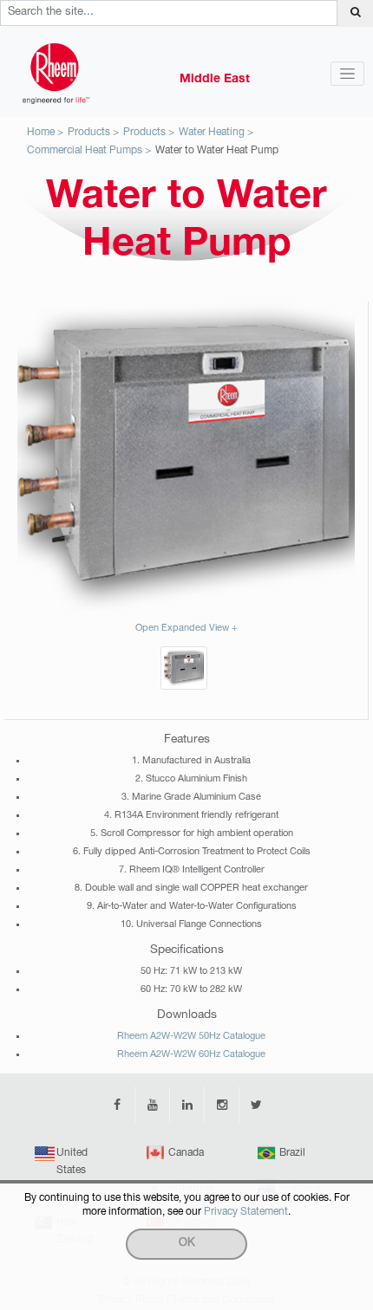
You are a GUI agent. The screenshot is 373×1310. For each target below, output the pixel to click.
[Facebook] (117, 1104)
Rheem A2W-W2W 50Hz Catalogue (191, 1036)
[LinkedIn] (186, 1104)
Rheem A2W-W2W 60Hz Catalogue (191, 1055)
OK (187, 1243)
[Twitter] (256, 1104)
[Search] (355, 13)
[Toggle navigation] (347, 74)
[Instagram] (221, 1104)
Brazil (292, 1153)
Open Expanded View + (186, 628)
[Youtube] (151, 1104)
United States (72, 1162)
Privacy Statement (246, 1212)
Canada (186, 1153)
